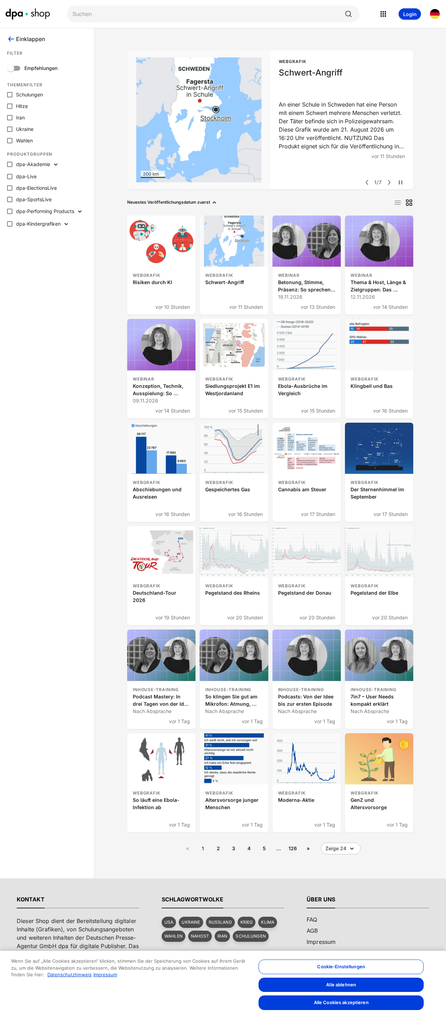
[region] (223, 984)
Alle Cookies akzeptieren (341, 1002)
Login (410, 14)
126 (293, 848)
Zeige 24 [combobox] (335, 848)
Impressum (105, 974)
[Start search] (348, 13)
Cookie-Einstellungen (341, 966)
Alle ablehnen (341, 984)
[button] (169, 922)
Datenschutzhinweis (69, 974)
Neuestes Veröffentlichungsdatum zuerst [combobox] (168, 202)
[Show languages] (434, 13)
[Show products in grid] (409, 202)
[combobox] (207, 14)
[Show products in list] (397, 202)
